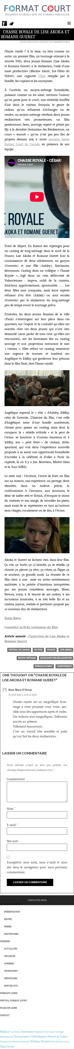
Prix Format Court (60, 1041)
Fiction (38, 649)
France (51, 649)
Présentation (12, 911)
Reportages (10, 978)
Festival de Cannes (19, 649)
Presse (7, 926)
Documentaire (22, 1036)
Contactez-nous (37, 900)
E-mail (12, 825)
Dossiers (9, 963)
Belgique (5, 1031)
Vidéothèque (64, 666)
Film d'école (7, 1046)
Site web (12, 841)
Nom (11, 809)
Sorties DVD (11, 985)
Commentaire (16, 779)
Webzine (5, 941)
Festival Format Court (13, 1000)
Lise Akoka (66, 649)
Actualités (10, 948)
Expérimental (7, 1036)
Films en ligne (8, 1007)
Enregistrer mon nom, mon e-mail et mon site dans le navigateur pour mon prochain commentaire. (37, 867)
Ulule (41, 76)
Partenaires (11, 933)
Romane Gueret (43, 666)
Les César (15, 1031)
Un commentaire (58, 41)
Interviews (10, 970)
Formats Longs (8, 993)
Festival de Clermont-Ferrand (15, 1041)
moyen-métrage (27, 658)
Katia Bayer (39, 41)
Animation (27, 1031)
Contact (5, 1015)
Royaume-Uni (41, 1032)
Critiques (9, 956)
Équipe (8, 919)
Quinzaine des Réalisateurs (56, 658)
